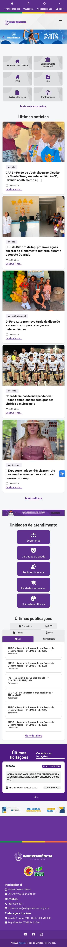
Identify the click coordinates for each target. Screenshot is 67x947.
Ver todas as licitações (44, 755)
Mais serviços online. (33, 106)
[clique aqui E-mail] (26, 934)
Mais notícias (33, 498)
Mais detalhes (33, 735)
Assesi (22, 943)
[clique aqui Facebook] (33, 934)
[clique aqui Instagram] (41, 934)
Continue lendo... (14, 189)
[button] (35, 797)
